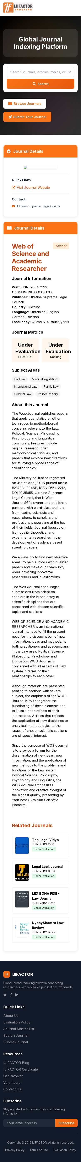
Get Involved (13, 1076)
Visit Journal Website (33, 187)
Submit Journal (15, 1042)
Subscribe (66, 1123)
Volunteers (11, 1082)
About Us (10, 1016)
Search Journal (15, 1035)
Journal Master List (18, 1029)
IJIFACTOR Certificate (20, 1069)
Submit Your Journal (29, 117)
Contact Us (12, 1089)
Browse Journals (27, 104)
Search (43, 84)
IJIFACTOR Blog (16, 1063)
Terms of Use (38, 1150)
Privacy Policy (15, 1150)
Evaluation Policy (16, 1022)
